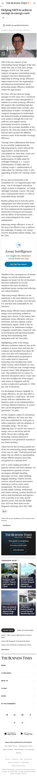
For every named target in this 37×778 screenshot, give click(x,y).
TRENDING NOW (9, 560)
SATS (4, 511)
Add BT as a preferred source (17, 25)
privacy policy (28, 759)
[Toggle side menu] (2, 3)
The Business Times (25, 746)
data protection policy (18, 765)
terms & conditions (14, 762)
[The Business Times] (16, 3)
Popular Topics (8, 630)
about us (8, 759)
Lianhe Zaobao (8, 749)
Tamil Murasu (29, 749)
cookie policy (25, 762)
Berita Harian (18, 749)
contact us (15, 759)
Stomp (18, 753)
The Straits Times (11, 746)
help (21, 759)
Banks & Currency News (25, 630)
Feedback (7, 525)
